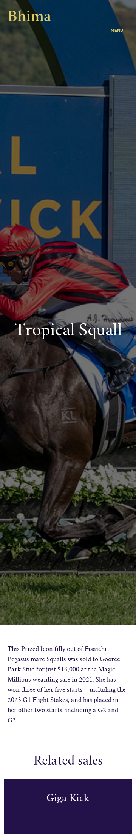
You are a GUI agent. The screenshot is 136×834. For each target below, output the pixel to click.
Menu (117, 30)
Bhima (29, 18)
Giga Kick (68, 798)
